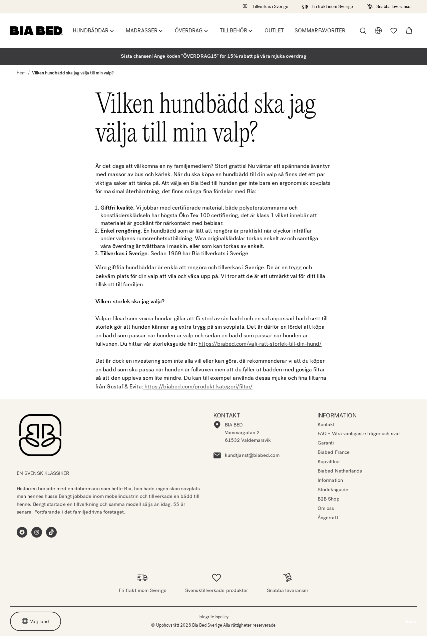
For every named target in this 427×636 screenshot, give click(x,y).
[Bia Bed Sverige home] (36, 31)
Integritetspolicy (213, 617)
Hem (21, 73)
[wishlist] (393, 30)
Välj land (39, 621)
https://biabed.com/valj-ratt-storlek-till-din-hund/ (260, 344)
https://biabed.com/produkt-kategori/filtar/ (198, 386)
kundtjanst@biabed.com (252, 455)
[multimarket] (378, 30)
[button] (409, 30)
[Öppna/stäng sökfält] (363, 30)
